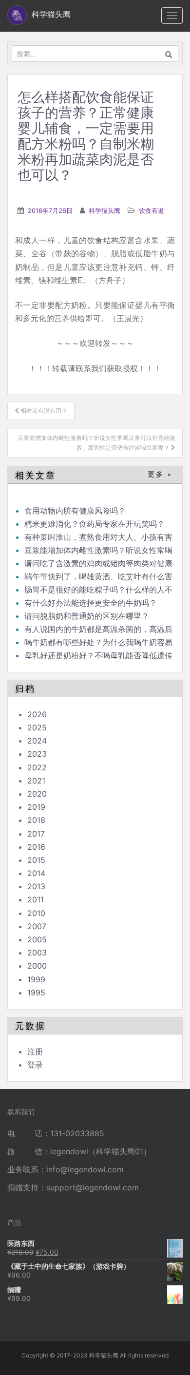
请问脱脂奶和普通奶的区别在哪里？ (86, 616)
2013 (36, 886)
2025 (37, 727)
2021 (36, 780)
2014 (36, 873)
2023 (37, 754)
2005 (37, 939)
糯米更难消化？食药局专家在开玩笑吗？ (94, 524)
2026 (37, 714)
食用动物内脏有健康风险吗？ (75, 511)
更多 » (160, 474)
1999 (36, 979)
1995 (36, 992)
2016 (36, 847)
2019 (36, 807)
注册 (35, 1051)
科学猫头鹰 (104, 210)
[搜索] (168, 53)
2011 (35, 899)
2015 (36, 860)
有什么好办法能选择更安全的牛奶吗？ (90, 603)
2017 (36, 834)
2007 (36, 926)
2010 (36, 913)
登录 (35, 1064)
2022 (37, 767)
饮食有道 (151, 210)
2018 (36, 820)
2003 (37, 952)
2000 (37, 966)
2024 (37, 740)
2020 (37, 794)
